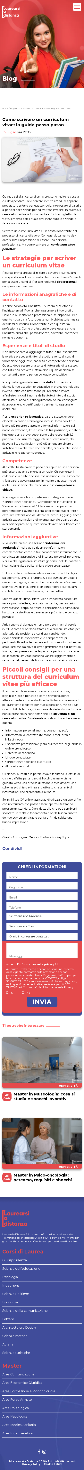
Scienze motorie (15, 1336)
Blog (12, 108)
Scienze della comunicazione (25, 1311)
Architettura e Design (19, 1327)
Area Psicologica (15, 1416)
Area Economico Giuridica (22, 1383)
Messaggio (16, 956)
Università (68, 1085)
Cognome (16, 887)
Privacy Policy (31, 1464)
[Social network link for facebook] (39, 1452)
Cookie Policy (53, 1464)
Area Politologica (15, 1408)
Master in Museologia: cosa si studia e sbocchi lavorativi (44, 1096)
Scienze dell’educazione (21, 1268)
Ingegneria (11, 1285)
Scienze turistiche (16, 1353)
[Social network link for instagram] (44, 1452)
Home (5, 108)
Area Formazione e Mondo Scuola (28, 1391)
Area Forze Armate (17, 1399)
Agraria (7, 1344)
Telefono (15, 907)
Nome (13, 877)
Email (13, 897)
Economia (10, 1302)
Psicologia (10, 1277)
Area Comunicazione (18, 1374)
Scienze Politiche (15, 1294)
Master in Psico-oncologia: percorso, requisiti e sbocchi (42, 1177)
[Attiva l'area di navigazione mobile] (77, 7)
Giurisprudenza (14, 1260)
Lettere (8, 1319)
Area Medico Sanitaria (19, 1425)
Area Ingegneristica (17, 1433)
